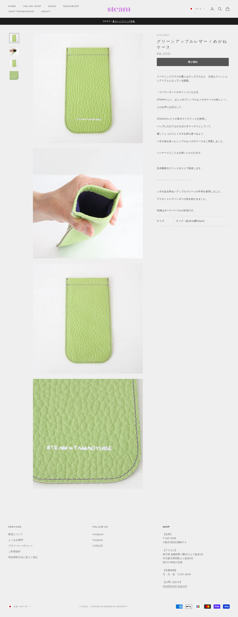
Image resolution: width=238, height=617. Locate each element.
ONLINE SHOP (32, 6)
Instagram (98, 534)
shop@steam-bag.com (175, 586)
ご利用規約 (14, 551)
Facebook (98, 540)
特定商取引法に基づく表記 (23, 557)
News (52, 6)
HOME (12, 6)
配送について (15, 534)
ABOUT (46, 11)
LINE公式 (98, 545)
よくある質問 (15, 540)
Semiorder (71, 6)
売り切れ (193, 62)
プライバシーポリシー (20, 545)
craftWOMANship (21, 11)
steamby (163, 35)
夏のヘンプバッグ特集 (124, 21)
